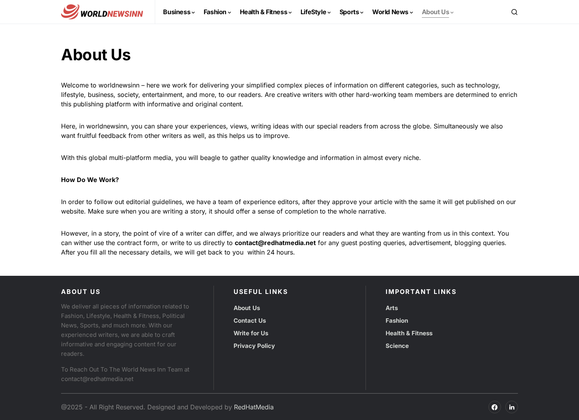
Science (397, 345)
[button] (514, 11)
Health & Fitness (409, 333)
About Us (247, 308)
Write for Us (251, 333)
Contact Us (250, 320)
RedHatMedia (254, 407)
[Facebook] (494, 407)
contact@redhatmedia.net (275, 243)
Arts (392, 308)
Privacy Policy (254, 345)
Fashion (397, 320)
